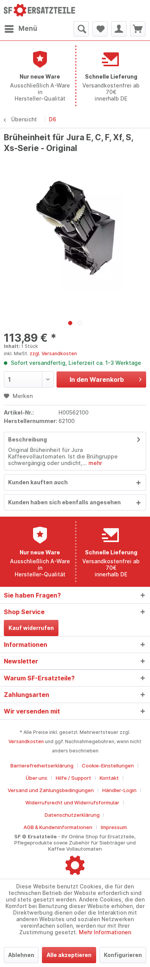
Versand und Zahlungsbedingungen (51, 790)
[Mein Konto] (119, 29)
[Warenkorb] (137, 29)
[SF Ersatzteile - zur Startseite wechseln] (39, 10)
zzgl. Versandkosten (53, 353)
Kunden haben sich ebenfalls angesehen (64, 502)
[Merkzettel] (100, 29)
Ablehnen (21, 955)
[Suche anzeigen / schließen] (81, 29)
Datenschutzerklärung (72, 815)
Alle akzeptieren (69, 955)
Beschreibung (27, 439)
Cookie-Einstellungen (108, 765)
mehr (94, 463)
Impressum (114, 827)
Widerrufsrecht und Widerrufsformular (72, 802)
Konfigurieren (123, 955)
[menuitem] (20, 29)
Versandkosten (26, 741)
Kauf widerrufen (31, 628)
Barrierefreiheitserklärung (41, 765)
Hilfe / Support (73, 778)
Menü (27, 28)
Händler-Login (119, 790)
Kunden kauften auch (38, 482)
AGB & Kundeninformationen (57, 827)
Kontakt (109, 778)
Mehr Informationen (105, 932)
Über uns (36, 778)
